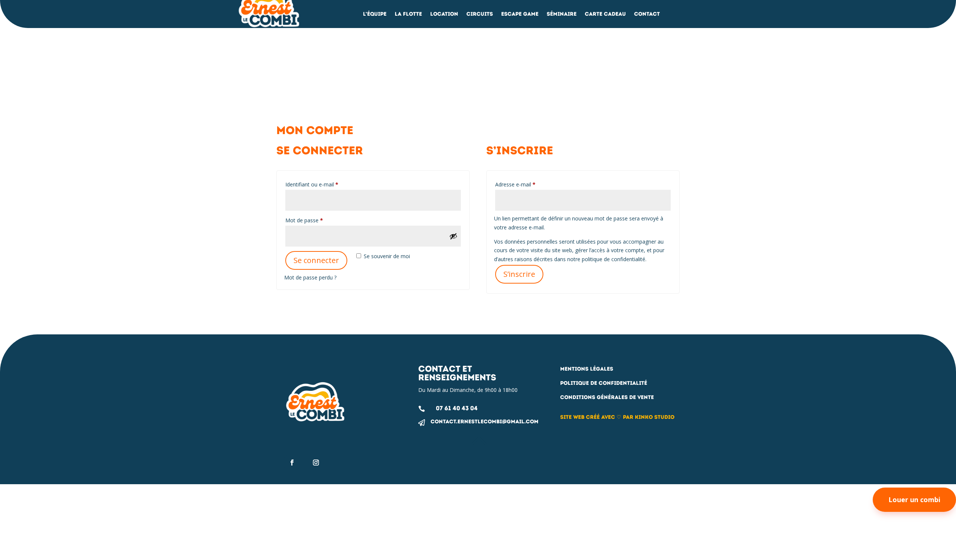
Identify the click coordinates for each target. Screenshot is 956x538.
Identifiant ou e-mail (324, 184)
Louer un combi (914, 499)
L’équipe (375, 14)
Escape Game (519, 14)
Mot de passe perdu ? (310, 277)
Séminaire (562, 14)
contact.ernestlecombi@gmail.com (484, 421)
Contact (647, 14)
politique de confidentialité (613, 259)
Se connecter (316, 260)
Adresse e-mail (528, 184)
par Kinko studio (648, 417)
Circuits (479, 14)
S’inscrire (519, 274)
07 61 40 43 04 (457, 408)
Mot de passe (317, 220)
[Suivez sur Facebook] (292, 462)
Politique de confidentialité (603, 383)
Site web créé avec (587, 417)
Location (444, 14)
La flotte (408, 14)
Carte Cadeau (605, 14)
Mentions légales (586, 369)
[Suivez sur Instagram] (316, 462)
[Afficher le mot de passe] (453, 236)
